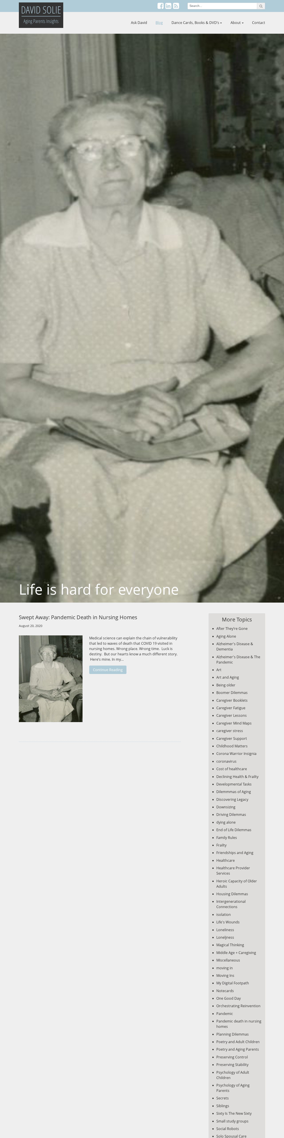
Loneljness (225, 937)
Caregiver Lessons (231, 715)
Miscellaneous (228, 960)
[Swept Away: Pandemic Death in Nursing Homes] (51, 681)
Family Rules (226, 837)
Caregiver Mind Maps (234, 723)
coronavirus (226, 761)
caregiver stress (229, 730)
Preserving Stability (232, 1064)
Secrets (222, 1098)
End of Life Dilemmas (233, 829)
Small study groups (232, 1121)
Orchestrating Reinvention (238, 1005)
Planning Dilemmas (232, 1034)
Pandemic (224, 1013)
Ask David (139, 22)
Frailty (221, 845)
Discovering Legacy (232, 799)
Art (218, 669)
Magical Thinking (230, 944)
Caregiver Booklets (232, 700)
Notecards (225, 990)
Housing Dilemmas (232, 893)
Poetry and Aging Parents (237, 1049)
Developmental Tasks (234, 784)
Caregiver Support (231, 738)
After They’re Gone (232, 628)
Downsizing (225, 807)
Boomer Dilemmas (232, 692)
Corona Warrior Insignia (236, 753)
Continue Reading (108, 669)
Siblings (222, 1105)
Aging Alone (226, 636)
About (236, 22)
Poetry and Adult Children (238, 1041)
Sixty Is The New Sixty (234, 1113)
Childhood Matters (232, 746)
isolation (223, 914)
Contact (258, 22)
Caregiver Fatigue (230, 707)
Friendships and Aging (234, 852)
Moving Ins (225, 975)
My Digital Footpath (232, 983)
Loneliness (225, 929)
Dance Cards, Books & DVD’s (195, 22)
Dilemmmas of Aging (233, 791)
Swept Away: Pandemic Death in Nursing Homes (78, 617)
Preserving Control (232, 1057)
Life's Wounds (228, 922)
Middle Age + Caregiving (236, 952)
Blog (159, 22)
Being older (225, 685)
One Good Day (228, 998)
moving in (224, 968)
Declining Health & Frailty (237, 776)
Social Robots (227, 1128)
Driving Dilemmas (231, 814)
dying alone (226, 822)
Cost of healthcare (231, 768)
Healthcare (225, 860)
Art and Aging (227, 677)
